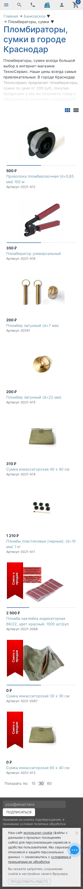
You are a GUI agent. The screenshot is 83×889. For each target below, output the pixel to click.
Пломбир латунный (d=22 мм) (33, 397)
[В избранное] (72, 121)
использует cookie (38, 833)
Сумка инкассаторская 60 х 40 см (37, 767)
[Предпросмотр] (41, 142)
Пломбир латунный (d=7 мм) (32, 325)
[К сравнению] (65, 121)
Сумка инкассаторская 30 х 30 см (37, 696)
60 (49, 783)
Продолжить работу (29, 881)
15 (34, 783)
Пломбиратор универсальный (33, 253)
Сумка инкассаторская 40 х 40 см (37, 469)
